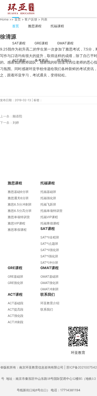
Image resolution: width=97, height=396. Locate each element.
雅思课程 (35, 26)
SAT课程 (18, 43)
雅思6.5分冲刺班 (20, 204)
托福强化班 (48, 198)
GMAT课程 (65, 43)
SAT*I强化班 (49, 256)
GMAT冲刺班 (49, 289)
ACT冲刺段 (15, 322)
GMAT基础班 (49, 276)
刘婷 (16, 122)
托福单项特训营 (51, 211)
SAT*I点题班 (49, 243)
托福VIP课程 (49, 217)
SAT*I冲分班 (49, 262)
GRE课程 (41, 43)
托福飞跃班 (48, 204)
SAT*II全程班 (49, 237)
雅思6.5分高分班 (20, 211)
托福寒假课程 (49, 223)
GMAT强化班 (49, 283)
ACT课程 (19, 60)
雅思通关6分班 (18, 198)
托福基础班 (48, 192)
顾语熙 (17, 116)
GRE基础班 (15, 276)
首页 (15, 26)
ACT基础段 (15, 303)
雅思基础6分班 (18, 192)
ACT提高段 (15, 309)
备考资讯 (41, 60)
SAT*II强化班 (49, 250)
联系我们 (64, 60)
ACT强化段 (15, 316)
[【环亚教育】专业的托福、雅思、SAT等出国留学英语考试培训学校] (21, 8)
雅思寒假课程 (17, 229)
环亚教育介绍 (49, 303)
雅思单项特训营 (19, 217)
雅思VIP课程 (16, 223)
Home (4, 19)
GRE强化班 (15, 283)
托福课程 (57, 26)
